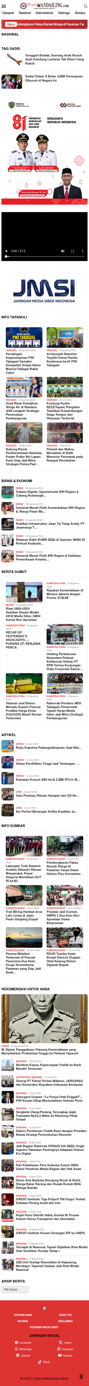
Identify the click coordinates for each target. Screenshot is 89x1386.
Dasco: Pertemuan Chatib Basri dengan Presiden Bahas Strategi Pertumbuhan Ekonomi (51, 1133)
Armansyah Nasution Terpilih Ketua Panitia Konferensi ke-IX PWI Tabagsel (62, 359)
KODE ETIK (65, 1315)
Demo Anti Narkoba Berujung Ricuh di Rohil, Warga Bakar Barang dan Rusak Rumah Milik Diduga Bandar (48, 1184)
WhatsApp (25, 1349)
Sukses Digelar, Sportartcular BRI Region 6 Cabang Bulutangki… (47, 494)
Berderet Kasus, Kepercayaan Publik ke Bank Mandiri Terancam (48, 1067)
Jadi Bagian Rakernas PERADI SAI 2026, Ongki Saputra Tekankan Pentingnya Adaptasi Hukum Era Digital (50, 1150)
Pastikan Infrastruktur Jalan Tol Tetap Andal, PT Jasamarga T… (50, 526)
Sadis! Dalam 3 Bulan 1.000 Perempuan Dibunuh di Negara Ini (54, 78)
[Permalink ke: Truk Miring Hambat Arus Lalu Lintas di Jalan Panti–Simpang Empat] (24, 895)
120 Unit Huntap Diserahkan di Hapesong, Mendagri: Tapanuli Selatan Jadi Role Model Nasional (47, 1266)
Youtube (67, 1356)
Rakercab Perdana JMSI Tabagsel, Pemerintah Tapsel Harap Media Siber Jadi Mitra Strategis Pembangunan (65, 711)
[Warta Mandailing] (44, 6)
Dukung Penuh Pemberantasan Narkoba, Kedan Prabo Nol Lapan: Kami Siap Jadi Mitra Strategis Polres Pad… (24, 457)
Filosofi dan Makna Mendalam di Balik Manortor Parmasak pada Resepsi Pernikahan (65, 455)
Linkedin (25, 1356)
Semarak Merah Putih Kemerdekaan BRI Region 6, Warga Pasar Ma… (50, 510)
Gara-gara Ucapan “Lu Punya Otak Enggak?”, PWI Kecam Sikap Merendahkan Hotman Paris (49, 1099)
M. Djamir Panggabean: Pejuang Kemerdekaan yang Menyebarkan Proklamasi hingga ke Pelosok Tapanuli (39, 1051)
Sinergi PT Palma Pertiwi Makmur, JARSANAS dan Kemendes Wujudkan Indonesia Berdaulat (49, 1083)
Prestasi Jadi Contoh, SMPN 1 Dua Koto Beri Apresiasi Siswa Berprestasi (63, 917)
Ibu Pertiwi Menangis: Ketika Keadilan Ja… (47, 812)
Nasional (21, 1061)
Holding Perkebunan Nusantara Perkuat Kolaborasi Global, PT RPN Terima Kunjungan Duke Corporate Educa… (65, 661)
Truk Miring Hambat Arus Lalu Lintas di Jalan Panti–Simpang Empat (24, 915)
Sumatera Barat (15, 859)
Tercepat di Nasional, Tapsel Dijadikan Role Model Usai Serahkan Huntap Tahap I (52, 1249)
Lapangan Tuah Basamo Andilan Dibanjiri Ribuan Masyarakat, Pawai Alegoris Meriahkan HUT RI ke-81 (23, 873)
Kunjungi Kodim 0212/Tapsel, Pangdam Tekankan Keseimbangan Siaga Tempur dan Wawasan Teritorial (65, 411)
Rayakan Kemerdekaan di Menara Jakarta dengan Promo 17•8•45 (65, 594)
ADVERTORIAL (23, 1077)
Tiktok (46, 1362)
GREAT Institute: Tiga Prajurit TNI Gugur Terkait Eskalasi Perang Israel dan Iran (50, 1201)
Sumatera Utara (56, 583)
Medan (10, 605)
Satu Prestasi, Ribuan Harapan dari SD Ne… (47, 796)
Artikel (20, 744)
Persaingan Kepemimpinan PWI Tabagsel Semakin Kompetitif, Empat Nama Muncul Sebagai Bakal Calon (23, 363)
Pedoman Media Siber (44, 1327)
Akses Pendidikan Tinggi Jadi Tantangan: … (47, 764)
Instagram (67, 1349)
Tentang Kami (23, 1315)
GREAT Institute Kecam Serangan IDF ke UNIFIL (50, 1233)
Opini (19, 792)
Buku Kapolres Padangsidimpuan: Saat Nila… (49, 748)
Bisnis (19, 488)
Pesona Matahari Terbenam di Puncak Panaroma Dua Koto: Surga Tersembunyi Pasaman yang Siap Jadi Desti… (23, 963)
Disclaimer (65, 1321)
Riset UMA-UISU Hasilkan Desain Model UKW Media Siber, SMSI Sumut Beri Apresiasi (23, 614)
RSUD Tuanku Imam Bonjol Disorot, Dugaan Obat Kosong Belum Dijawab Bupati (63, 959)
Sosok (5, 1046)
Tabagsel (11, 350)
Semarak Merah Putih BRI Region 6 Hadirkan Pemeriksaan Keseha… (48, 558)
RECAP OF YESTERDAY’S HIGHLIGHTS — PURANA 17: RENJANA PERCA (23, 640)
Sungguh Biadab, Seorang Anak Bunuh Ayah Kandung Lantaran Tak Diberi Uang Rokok (54, 59)
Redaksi (23, 1321)
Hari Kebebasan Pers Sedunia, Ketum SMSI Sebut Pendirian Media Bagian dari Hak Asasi (48, 1167)
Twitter (68, 1343)
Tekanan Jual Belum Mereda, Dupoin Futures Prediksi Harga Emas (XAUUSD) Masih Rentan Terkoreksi (24, 711)
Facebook (25, 1343)
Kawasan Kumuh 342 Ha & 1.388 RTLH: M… (48, 780)
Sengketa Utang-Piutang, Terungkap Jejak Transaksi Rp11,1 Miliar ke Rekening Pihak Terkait (46, 1116)
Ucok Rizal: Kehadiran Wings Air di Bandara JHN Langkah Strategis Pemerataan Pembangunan (22, 411)
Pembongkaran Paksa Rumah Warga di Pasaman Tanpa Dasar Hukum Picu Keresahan (64, 868)
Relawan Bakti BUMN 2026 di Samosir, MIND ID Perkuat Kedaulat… (50, 542)
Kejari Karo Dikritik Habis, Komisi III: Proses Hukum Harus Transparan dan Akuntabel (47, 1217)
